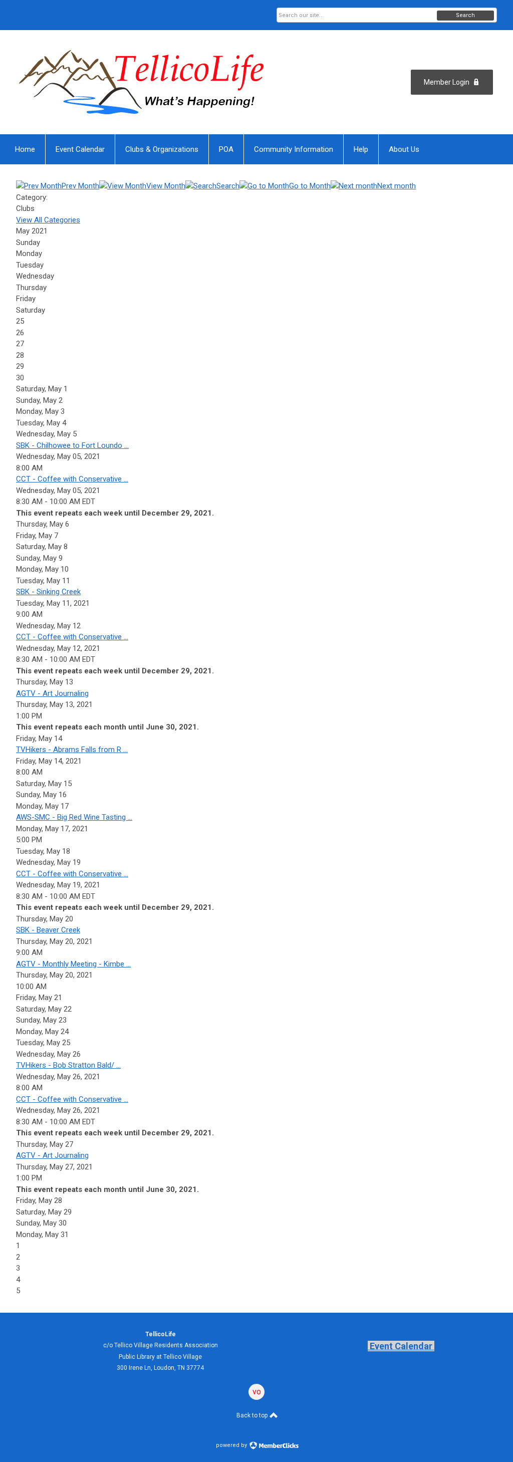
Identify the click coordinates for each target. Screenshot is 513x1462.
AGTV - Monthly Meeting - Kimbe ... (73, 963)
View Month (165, 185)
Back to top (252, 1415)
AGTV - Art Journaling (52, 693)
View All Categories (48, 219)
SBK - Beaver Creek (48, 929)
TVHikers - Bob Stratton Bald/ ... (68, 1065)
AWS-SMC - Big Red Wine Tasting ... (74, 817)
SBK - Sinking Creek (48, 591)
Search (465, 15)
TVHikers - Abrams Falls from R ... (72, 749)
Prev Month (80, 185)
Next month (396, 185)
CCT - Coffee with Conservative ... (72, 478)
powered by (232, 1445)
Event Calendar (401, 1346)
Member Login (446, 82)
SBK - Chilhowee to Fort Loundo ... (72, 445)
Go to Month (310, 185)
